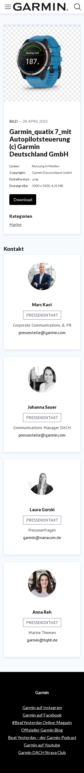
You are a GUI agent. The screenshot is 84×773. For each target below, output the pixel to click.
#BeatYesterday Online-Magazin (42, 722)
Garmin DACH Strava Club (42, 752)
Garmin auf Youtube (42, 744)
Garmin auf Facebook (42, 715)
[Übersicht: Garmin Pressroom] (40, 7)
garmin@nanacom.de (42, 537)
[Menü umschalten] (8, 7)
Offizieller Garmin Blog (42, 730)
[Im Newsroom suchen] (77, 7)
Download (22, 199)
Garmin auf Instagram (42, 707)
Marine (15, 224)
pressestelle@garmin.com (42, 332)
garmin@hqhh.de (42, 640)
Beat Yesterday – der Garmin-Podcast (42, 737)
